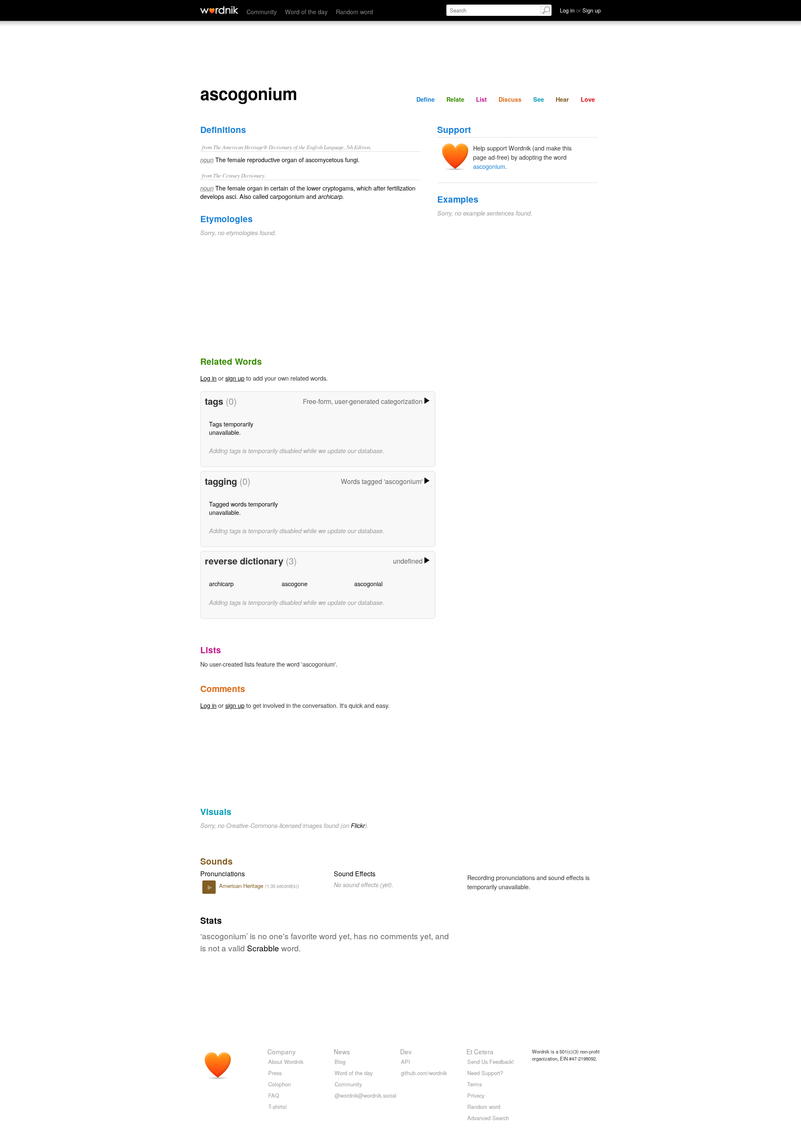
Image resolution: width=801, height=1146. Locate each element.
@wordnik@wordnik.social (365, 1095)
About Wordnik (285, 1062)
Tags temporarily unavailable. (231, 427)
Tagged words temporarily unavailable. (243, 508)
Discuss (510, 99)
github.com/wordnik (424, 1073)
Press (275, 1073)
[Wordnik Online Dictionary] (219, 10)
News (342, 1051)
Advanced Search (488, 1118)
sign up (234, 378)
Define (425, 99)
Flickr (358, 825)
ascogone (294, 583)
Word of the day (306, 11)
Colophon (279, 1084)
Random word (354, 11)
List (481, 99)
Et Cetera (480, 1051)
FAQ (273, 1095)
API (405, 1062)
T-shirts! (277, 1107)
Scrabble (263, 947)
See (538, 99)
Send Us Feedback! (490, 1062)
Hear (562, 99)
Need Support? (485, 1073)
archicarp (221, 583)
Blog (340, 1062)
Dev (406, 1051)
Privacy (475, 1095)
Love (588, 99)
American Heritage (242, 886)
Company (281, 1051)
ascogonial (368, 583)
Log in (208, 378)
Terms (474, 1084)
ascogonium (489, 166)
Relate (455, 99)
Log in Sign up (580, 10)
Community (262, 11)
